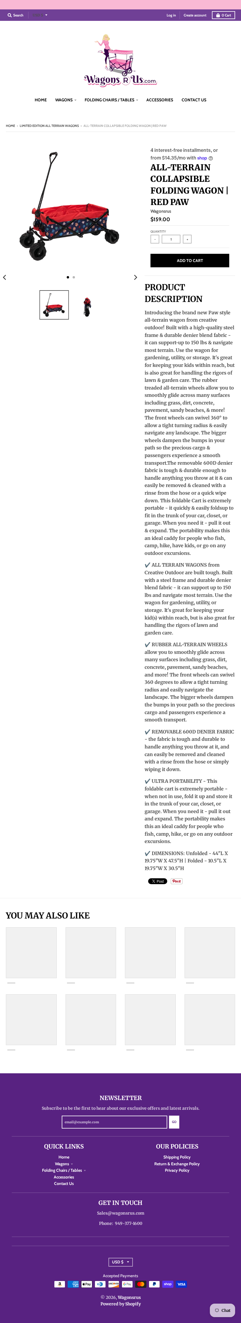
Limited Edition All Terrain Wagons (49, 126)
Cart (226, 15)
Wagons (62, 1163)
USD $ (38, 15)
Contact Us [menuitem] (194, 100)
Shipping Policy (177, 1157)
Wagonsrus (160, 211)
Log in (171, 15)
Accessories (64, 1177)
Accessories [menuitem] (159, 100)
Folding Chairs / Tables (62, 1170)
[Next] (135, 277)
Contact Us (64, 1183)
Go (174, 1122)
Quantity (158, 231)
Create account (195, 15)
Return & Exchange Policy (177, 1163)
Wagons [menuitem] (64, 100)
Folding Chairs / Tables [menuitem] (109, 100)
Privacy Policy (177, 1170)
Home (10, 126)
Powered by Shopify (121, 1304)
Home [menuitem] (41, 100)
